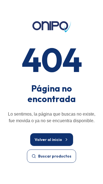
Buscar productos (54, 156)
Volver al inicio (48, 139)
